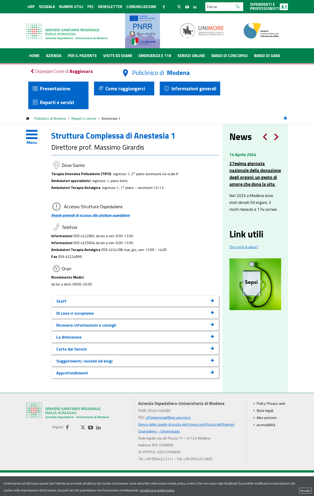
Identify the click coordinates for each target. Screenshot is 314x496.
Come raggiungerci (125, 88)
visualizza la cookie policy (157, 490)
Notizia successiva (276, 136)
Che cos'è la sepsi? (243, 247)
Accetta (305, 490)
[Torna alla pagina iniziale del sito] (27, 118)
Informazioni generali (193, 88)
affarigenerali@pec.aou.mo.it (168, 417)
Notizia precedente (265, 136)
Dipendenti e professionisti (265, 6)
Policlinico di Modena (50, 118)
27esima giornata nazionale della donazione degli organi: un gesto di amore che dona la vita (255, 174)
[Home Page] (67, 27)
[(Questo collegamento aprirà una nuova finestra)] (202, 30)
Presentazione (55, 88)
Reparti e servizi (57, 102)
